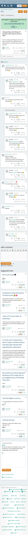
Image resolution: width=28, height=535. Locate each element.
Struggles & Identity (15, 520)
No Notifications (10, 15)
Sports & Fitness (8, 529)
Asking (24, 501)
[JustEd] (3, 48)
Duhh (3, 383)
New (5, 62)
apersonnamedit (9, 361)
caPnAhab (8, 408)
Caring (13, 501)
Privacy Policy (17, 491)
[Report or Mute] (25, 31)
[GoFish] (3, 183)
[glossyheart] (3, 305)
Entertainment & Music (14, 511)
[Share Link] (17, 287)
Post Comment (6, 263)
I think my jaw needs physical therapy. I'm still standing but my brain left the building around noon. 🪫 (13, 323)
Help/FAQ (8, 491)
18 (19, 328)
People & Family (4, 9)
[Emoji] (7, 250)
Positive (6, 495)
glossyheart (8, 304)
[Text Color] (10, 250)
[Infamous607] (3, 155)
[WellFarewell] (3, 430)
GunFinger (7, 206)
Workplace (10, 9)
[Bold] (12, 250)
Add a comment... (7, 247)
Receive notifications (7, 265)
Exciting (14, 495)
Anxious (18, 498)
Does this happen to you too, (11, 398)
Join (20, 11)
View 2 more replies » (10, 110)
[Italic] (15, 250)
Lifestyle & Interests (9, 514)
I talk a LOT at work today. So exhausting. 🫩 (11, 317)
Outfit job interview (8, 420)
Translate (17, 53)
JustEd (7, 47)
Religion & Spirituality (8, 526)
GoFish (7, 182)
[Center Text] (20, 250)
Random (10, 498)
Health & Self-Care (21, 529)
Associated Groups (9, 474)
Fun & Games (21, 508)
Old (7, 62)
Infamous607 (8, 154)
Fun (4, 498)
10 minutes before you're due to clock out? (12, 401)
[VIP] (16, 182)
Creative (23, 495)
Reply (23, 72)
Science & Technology (14, 523)
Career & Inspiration (9, 508)
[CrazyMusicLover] (3, 66)
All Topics (14, 533)
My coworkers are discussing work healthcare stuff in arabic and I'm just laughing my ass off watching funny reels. (13, 376)
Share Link (23, 53)
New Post (7, 470)
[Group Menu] (25, 11)
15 (14, 48)
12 (19, 282)
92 (19, 430)
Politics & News (8, 517)
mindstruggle (8, 327)
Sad (18, 501)
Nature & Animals (21, 526)
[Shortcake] (3, 282)
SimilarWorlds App (15, 489)
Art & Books (22, 514)
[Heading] (23, 250)
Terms (24, 491)
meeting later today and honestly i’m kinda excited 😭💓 (13, 294)
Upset (24, 498)
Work (2, 11)
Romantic (5, 501)
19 (18, 331)
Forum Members (8, 477)
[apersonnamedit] (3, 362)
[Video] (4, 250)
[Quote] (26, 250)
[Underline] (18, 250)
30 (18, 284)
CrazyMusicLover (9, 65)
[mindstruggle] (3, 328)
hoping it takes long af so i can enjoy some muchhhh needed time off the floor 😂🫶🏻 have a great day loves (13, 300)
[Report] (26, 64)
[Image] (2, 250)
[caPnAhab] (3, 409)
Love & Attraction (20, 517)
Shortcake (8, 281)
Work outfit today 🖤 (9, 275)
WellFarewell (8, 430)
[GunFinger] (3, 207)
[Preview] (13, 263)
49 (18, 433)
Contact (24, 489)
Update (7, 505)
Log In (19, 5)
